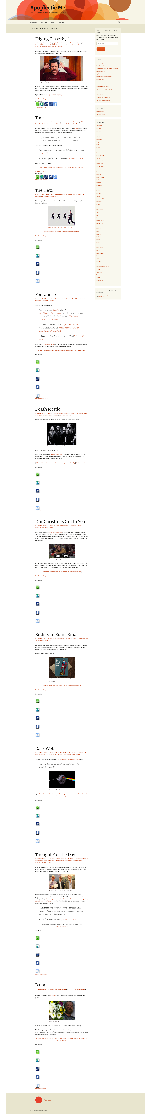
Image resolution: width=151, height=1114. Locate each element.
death (85, 413)
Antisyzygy (99, 128)
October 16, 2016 (69, 919)
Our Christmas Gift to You (60, 521)
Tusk (40, 117)
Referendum (99, 247)
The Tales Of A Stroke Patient (104, 89)
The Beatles (42, 46)
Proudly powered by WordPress (38, 1110)
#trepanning (56, 313)
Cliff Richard (82, 638)
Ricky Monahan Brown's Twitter (112, 295)
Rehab (98, 250)
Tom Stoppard (67, 754)
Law (97, 215)
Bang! (40, 985)
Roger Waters (52, 754)
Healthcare (52, 299)
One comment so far (42, 107)
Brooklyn (98, 153)
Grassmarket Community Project (73, 860)
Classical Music (100, 155)
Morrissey (58, 45)
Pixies (79, 45)
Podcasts (63, 299)
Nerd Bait (50, 43)
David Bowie (71, 43)
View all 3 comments (42, 974)
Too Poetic (68, 415)
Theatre (98, 275)
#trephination (44, 313)
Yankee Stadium (76, 754)
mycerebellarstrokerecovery (104, 76)
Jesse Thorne (46, 415)
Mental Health (53, 752)
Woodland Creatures (44, 991)
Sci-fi (81, 858)
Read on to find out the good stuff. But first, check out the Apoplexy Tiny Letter (61, 167)
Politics (82, 122)
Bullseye (81, 413)
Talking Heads (55, 196)
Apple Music (51, 95)
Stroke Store (33, 22)
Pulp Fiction (59, 124)
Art (97, 134)
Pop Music (55, 43)
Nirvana (64, 45)
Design (52, 194)
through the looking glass (103, 97)
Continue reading (41, 99)
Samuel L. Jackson (67, 124)
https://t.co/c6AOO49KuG (69, 327)
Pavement (68, 45)
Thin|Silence (99, 94)
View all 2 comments (42, 179)
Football (72, 122)
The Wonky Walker (101, 92)
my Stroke (99, 74)
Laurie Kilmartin (54, 415)
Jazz (97, 212)
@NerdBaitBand (71, 324)
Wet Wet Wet (49, 527)
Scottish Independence (102, 266)
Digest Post (99, 174)
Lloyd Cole (52, 45)
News (97, 231)
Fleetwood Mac (46, 124)
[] (61, 231)
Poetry (98, 239)
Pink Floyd (74, 45)
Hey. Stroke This (100, 66)
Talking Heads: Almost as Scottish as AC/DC (61, 227)
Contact (53, 22)
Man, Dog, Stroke (100, 71)
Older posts (45, 1100)
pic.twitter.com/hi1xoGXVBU (50, 331)
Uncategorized (100, 280)
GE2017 (98, 196)
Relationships (100, 253)
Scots (98, 264)
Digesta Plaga (100, 177)
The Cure (54, 46)
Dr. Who (98, 180)
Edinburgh (57, 858)
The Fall (44, 527)
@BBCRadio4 (72, 316)
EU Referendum (65, 122)
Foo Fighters (78, 43)
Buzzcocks (64, 43)
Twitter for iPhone (101, 296)
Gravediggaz (38, 415)
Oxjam (49, 862)
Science (98, 261)
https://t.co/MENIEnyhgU (49, 319)
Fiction (98, 191)
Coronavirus (99, 163)
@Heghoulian (99, 291)
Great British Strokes (101, 199)
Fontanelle (45, 294)
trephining (51, 300)
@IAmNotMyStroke (101, 63)
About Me (61, 22)
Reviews (98, 256)
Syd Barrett (60, 754)
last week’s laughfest (57, 454)
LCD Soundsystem (44, 45)
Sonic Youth (41, 640)
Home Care (99, 207)
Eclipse (41, 754)
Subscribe (101, 49)
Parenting (98, 234)
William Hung (48, 640)
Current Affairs (56, 122)
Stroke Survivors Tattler (102, 86)
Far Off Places (100, 111)
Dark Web (44, 748)
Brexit (50, 122)
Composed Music (60, 525)
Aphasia (98, 131)
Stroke (68, 299)
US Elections (72, 752)
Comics (98, 158)
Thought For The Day (55, 854)
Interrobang (67, 194)
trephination (45, 300)
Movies (98, 226)
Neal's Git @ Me (100, 79)
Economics (52, 858)
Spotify (59, 95)
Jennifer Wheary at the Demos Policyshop (107, 68)
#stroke (56, 310)
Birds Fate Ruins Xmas (56, 634)
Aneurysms (99, 125)
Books (98, 147)
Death (50, 413)
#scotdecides (47, 153)
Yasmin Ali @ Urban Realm (103, 100)
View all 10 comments (42, 844)
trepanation (82, 299)
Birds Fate (52, 525)
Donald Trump (60, 860)
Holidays (98, 204)
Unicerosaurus (79, 124)
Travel (98, 277)
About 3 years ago (99, 295)
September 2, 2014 (75, 158)
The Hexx (44, 190)
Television (99, 272)
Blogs (97, 144)
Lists (97, 218)
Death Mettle (47, 409)
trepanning (38, 300)
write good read (100, 114)
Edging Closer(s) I (52, 38)
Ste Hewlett (62, 415)
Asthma (98, 136)
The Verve (59, 46)
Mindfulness (71, 858)
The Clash (48, 46)
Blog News (44, 22)
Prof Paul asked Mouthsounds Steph (69, 759)
